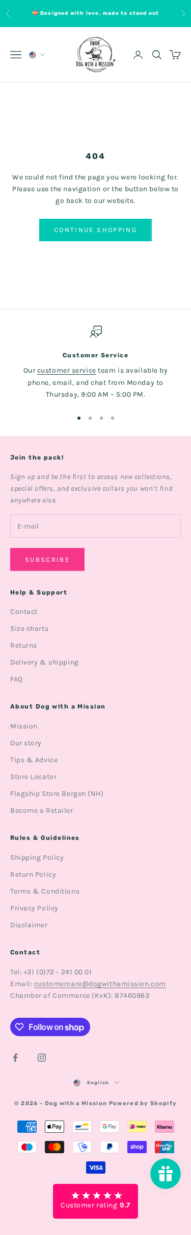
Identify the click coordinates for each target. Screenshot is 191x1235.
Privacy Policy (34, 908)
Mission (24, 726)
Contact (24, 611)
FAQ (16, 679)
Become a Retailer (41, 810)
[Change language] (36, 55)
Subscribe (47, 559)
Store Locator (33, 776)
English (98, 1082)
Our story (26, 743)
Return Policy (33, 874)
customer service (66, 370)
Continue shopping (95, 230)
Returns (23, 645)
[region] (95, 363)
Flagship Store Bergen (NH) (57, 793)
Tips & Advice (34, 760)
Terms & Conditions (44, 891)
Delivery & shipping (44, 662)
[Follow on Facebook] (15, 1058)
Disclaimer (29, 925)
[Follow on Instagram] (42, 1058)
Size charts (29, 628)
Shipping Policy (37, 857)
